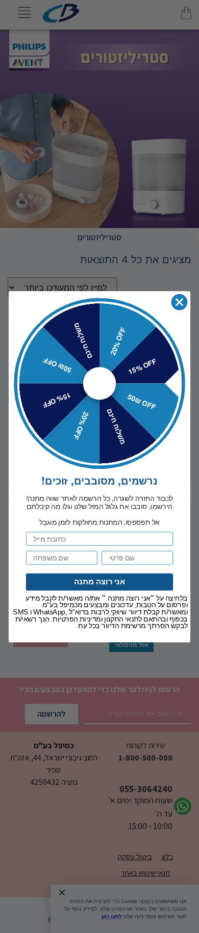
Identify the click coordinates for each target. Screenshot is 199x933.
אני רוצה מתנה (100, 581)
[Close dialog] (179, 301)
